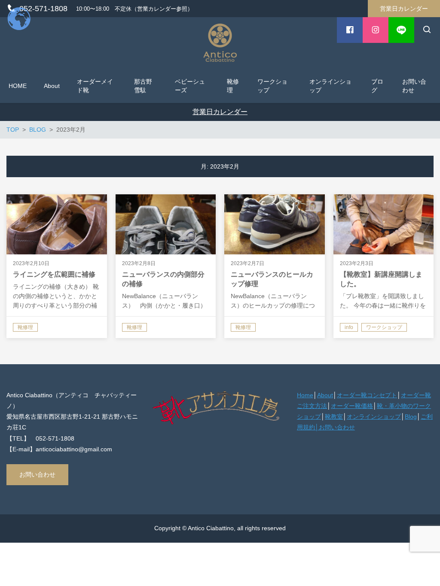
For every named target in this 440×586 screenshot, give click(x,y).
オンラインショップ (374, 416)
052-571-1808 (43, 8)
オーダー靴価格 (352, 405)
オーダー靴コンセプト (367, 395)
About (325, 395)
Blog (411, 416)
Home (305, 395)
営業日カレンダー (404, 8)
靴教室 (334, 416)
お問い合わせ (37, 474)
